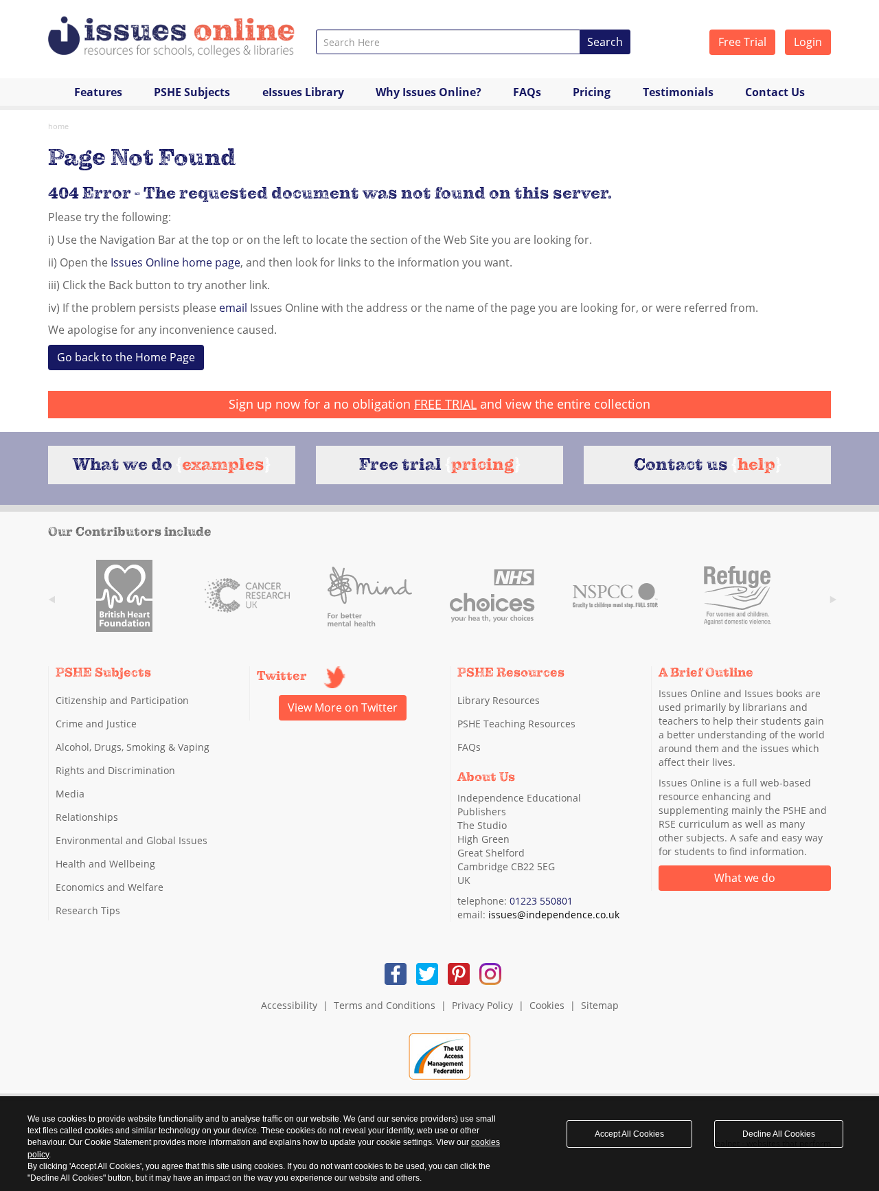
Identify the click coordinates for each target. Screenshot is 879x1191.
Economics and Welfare (109, 887)
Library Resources (498, 700)
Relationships (87, 817)
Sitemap (600, 1005)
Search (605, 41)
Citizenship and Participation (122, 700)
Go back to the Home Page (126, 357)
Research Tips (88, 910)
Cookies (546, 1005)
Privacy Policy (482, 1005)
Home (58, 126)
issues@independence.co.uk (553, 914)
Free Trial (742, 41)
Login (808, 41)
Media (70, 793)
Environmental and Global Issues (131, 840)
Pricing (591, 92)
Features (98, 92)
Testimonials (678, 92)
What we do (744, 877)
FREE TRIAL (445, 404)
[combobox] (448, 42)
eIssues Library (303, 92)
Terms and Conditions (384, 1005)
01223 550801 (541, 900)
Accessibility (289, 1005)
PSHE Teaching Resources (516, 723)
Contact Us (775, 92)
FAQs (527, 92)
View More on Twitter (343, 707)
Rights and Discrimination (115, 770)
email (233, 307)
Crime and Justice (96, 723)
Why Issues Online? (428, 92)
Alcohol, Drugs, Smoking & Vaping (132, 746)
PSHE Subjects (192, 92)
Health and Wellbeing (105, 863)
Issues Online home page (175, 262)
